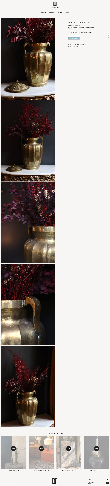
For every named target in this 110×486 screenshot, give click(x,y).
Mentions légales (12, 483)
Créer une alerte (74, 38)
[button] (107, 483)
